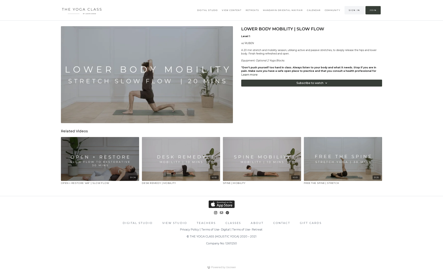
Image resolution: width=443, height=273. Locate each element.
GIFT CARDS (311, 223)
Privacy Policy (189, 229)
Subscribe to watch (309, 83)
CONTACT (281, 223)
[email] (221, 212)
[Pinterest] (227, 212)
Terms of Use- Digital (215, 229)
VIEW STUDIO (174, 223)
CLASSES (233, 223)
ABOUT (257, 223)
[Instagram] (215, 213)
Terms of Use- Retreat (247, 229)
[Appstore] (221, 204)
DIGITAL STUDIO (138, 223)
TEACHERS (206, 223)
